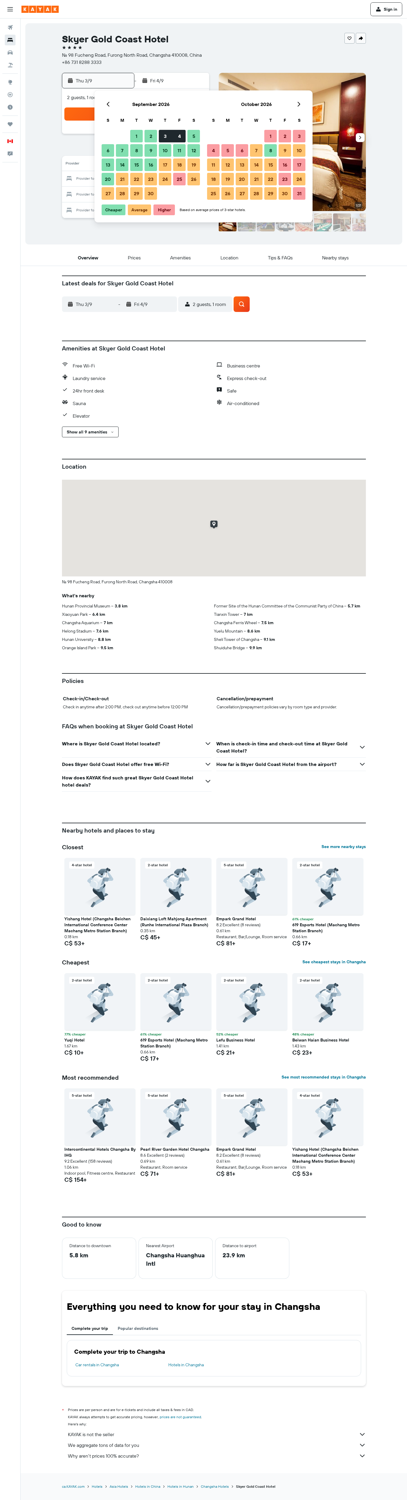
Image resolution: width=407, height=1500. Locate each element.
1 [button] (136, 136)
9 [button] (151, 150)
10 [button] (165, 150)
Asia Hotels (119, 1486)
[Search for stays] (10, 40)
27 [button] (108, 193)
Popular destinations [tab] (138, 1328)
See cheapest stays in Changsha (334, 961)
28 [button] (122, 193)
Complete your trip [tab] (90, 1328)
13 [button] (108, 165)
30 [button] (151, 193)
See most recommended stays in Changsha (324, 1077)
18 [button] (179, 165)
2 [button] (151, 136)
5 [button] (193, 136)
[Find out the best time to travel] (10, 107)
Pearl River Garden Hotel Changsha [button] (174, 1149)
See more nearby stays (343, 846)
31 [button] (299, 193)
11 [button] (179, 150)
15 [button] (136, 165)
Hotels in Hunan (180, 1486)
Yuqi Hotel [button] (74, 1040)
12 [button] (194, 150)
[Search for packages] (10, 65)
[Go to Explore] (10, 82)
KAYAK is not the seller (91, 1434)
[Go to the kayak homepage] (40, 9)
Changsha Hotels (215, 1486)
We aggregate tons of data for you (103, 1445)
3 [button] (165, 136)
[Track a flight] (10, 95)
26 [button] (193, 179)
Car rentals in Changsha (97, 1364)
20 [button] (108, 179)
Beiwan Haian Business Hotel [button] (320, 1040)
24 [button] (165, 179)
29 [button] (136, 193)
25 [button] (179, 179)
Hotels (97, 1486)
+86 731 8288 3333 (82, 62)
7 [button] (122, 150)
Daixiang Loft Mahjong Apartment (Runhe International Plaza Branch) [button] (174, 921)
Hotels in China (147, 1486)
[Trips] (10, 124)
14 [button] (122, 165)
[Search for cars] (10, 53)
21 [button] (122, 179)
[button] (10, 9)
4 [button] (179, 136)
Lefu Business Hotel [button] (235, 1040)
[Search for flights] (10, 27)
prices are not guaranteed (180, 1417)
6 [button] (108, 150)
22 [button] (136, 179)
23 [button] (150, 179)
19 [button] (194, 165)
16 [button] (151, 165)
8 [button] (136, 150)
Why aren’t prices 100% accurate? (103, 1456)
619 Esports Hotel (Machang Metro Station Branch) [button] (326, 927)
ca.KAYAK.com (73, 1486)
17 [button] (165, 165)
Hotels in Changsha (186, 1364)
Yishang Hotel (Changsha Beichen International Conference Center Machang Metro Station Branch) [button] (97, 924)
